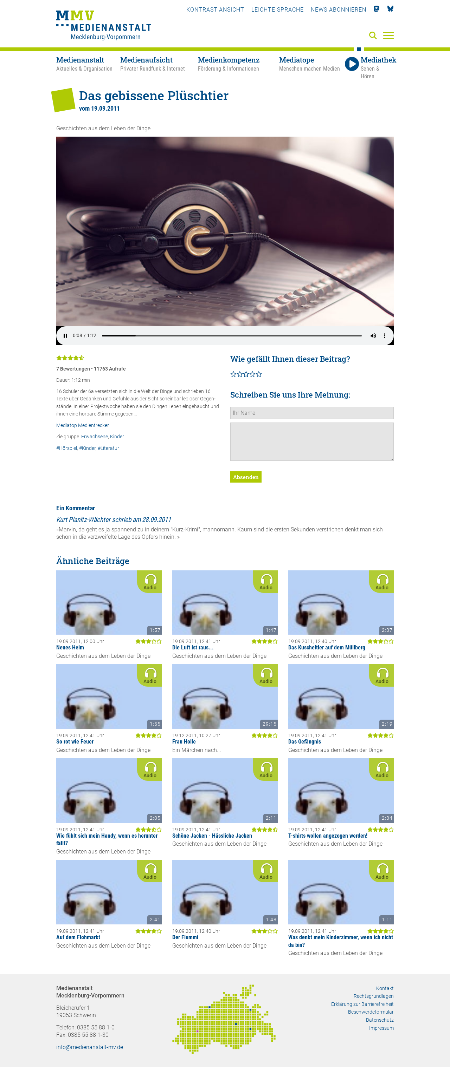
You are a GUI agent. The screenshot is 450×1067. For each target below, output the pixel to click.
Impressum (381, 1028)
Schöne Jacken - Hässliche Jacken (212, 835)
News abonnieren (338, 9)
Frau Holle (184, 741)
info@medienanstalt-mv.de (89, 1047)
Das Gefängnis (304, 741)
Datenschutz (380, 1020)
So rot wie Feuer (75, 741)
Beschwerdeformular (371, 1012)
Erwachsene (94, 437)
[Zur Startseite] (103, 26)
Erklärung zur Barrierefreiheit (362, 1004)
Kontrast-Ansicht (215, 9)
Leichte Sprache (277, 9)
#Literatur (108, 448)
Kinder (117, 437)
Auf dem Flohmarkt (78, 937)
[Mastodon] (376, 9)
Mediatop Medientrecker (82, 425)
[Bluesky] (390, 9)
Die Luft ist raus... (193, 647)
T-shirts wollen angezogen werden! (327, 835)
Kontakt (385, 988)
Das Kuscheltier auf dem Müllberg (326, 647)
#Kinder (87, 448)
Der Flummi (185, 937)
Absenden (246, 476)
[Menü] (388, 35)
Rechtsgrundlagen (374, 996)
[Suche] (374, 36)
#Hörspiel (66, 448)
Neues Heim (70, 647)
